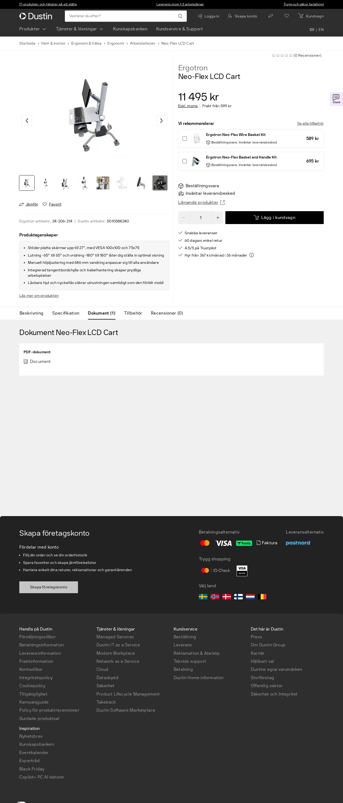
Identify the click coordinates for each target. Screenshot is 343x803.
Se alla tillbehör (310, 123)
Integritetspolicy (36, 677)
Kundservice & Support (179, 28)
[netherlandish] (250, 597)
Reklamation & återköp (197, 653)
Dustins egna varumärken (276, 669)
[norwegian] (215, 597)
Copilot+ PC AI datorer (41, 777)
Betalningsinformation (41, 644)
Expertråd (29, 760)
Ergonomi (115, 43)
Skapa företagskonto (48, 587)
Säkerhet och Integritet (274, 694)
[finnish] (238, 597)
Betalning (183, 669)
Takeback (106, 702)
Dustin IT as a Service (118, 644)
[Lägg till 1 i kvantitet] (217, 217)
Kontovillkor (31, 669)
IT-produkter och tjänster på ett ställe (48, 4)
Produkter (29, 28)
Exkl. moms (188, 106)
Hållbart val (262, 661)
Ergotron (193, 68)
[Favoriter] (287, 16)
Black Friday (31, 769)
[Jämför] (270, 16)
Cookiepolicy (32, 685)
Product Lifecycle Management (128, 694)
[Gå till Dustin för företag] (36, 16)
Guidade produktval (39, 718)
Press (256, 636)
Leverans (183, 644)
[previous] (26, 120)
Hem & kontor (53, 43)
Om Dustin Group (268, 644)
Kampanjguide (34, 702)
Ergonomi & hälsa (86, 43)
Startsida (27, 43)
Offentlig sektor (266, 685)
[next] (161, 120)
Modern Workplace (115, 653)
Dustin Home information (199, 677)
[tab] (33, 313)
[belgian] (262, 597)
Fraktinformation (36, 661)
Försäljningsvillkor (37, 636)
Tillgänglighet (33, 694)
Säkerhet (105, 685)
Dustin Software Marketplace (125, 710)
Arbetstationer (142, 43)
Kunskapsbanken (130, 28)
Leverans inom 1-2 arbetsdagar (180, 4)
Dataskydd (107, 677)
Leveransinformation (40, 653)
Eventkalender (34, 752)
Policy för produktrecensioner (49, 710)
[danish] (226, 597)
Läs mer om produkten (39, 295)
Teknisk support (190, 661)
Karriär (257, 653)
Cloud (102, 669)
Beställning (185, 636)
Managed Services (115, 636)
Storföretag (262, 677)
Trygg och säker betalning (304, 4)
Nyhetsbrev (31, 736)
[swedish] (203, 597)
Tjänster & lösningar (76, 28)
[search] (180, 16)
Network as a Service (117, 661)
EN (321, 30)
